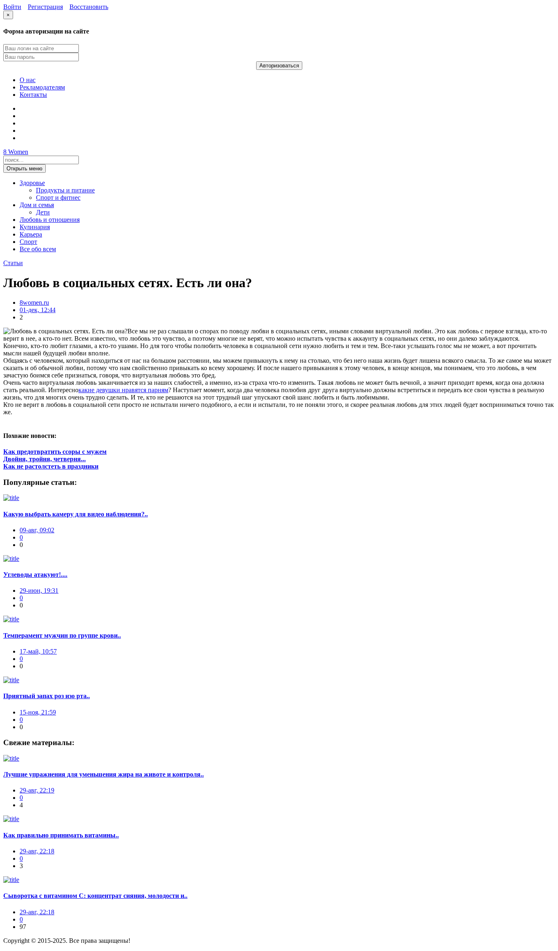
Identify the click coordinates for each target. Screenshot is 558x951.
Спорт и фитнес (58, 197)
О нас (28, 79)
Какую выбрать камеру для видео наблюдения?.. (75, 514)
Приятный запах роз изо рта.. (46, 695)
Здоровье (32, 182)
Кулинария (35, 226)
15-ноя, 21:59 (38, 712)
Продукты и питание (65, 190)
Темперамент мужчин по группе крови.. (62, 635)
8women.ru (34, 302)
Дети (43, 212)
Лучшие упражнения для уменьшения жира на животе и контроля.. (103, 774)
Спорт (28, 241)
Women (15, 151)
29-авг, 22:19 (37, 790)
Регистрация (45, 6)
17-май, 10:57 (38, 651)
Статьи (13, 262)
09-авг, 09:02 (37, 530)
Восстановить (88, 6)
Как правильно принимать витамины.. (61, 835)
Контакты (33, 94)
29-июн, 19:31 (39, 590)
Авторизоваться (279, 66)
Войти (12, 6)
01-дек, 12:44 (38, 309)
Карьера (31, 234)
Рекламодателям (42, 87)
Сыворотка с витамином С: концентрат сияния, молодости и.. (95, 895)
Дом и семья (37, 204)
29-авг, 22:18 (37, 851)
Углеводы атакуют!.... (35, 574)
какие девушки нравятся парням (123, 389)
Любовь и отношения (50, 219)
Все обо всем (38, 249)
